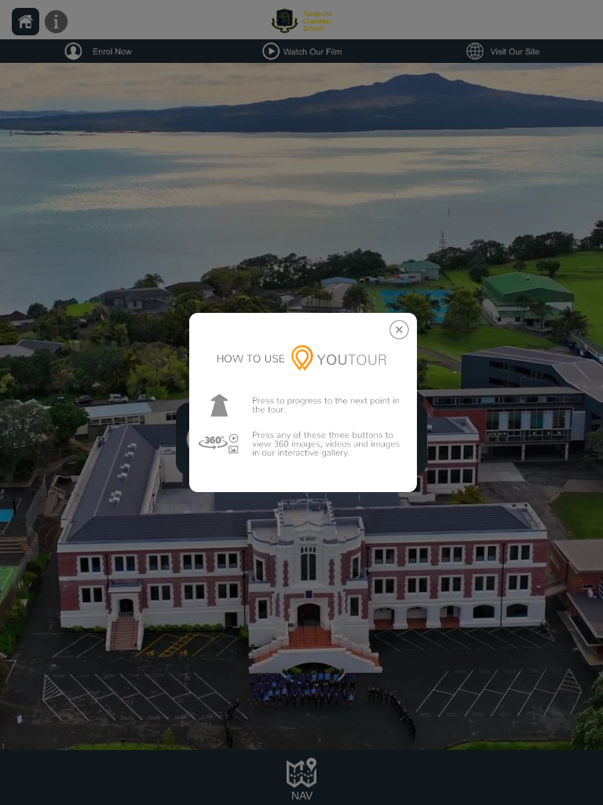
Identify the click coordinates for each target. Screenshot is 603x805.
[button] (303, 403)
